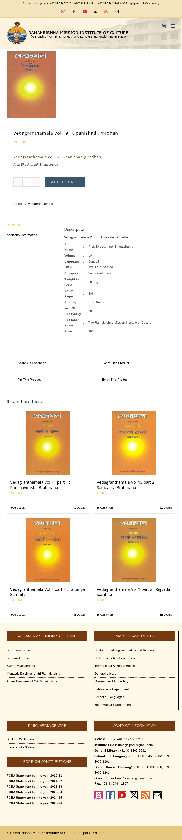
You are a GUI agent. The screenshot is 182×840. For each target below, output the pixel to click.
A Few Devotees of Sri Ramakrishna (32, 681)
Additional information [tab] (22, 235)
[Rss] (145, 795)
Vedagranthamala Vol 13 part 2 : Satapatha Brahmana (127, 484)
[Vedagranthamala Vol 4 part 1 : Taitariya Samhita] (48, 550)
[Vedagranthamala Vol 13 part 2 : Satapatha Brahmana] (134, 443)
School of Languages (109, 697)
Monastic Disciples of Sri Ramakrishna (33, 673)
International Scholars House (114, 665)
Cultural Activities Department (115, 658)
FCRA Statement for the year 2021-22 (34, 781)
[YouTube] (122, 795)
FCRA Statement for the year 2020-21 (34, 775)
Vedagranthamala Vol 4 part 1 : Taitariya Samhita (47, 592)
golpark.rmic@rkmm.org (144, 3)
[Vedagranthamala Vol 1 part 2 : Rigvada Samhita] (134, 550)
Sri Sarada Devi (18, 658)
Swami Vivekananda (21, 665)
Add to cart (64, 182)
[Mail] (157, 795)
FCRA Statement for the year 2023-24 (34, 792)
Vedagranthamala (40, 203)
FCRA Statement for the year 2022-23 (34, 786)
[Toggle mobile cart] (164, 26)
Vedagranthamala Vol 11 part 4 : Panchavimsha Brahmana (40, 484)
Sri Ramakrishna (18, 650)
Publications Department (111, 689)
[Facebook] (110, 795)
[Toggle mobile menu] (173, 26)
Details (81, 507)
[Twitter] (134, 795)
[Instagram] (98, 795)
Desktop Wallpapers (21, 739)
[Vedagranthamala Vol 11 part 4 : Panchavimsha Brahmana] (48, 443)
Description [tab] (14, 224)
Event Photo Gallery (21, 747)
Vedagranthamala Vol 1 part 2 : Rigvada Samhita (133, 592)
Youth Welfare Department (113, 704)
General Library (105, 673)
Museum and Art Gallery (111, 681)
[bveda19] (91, 84)
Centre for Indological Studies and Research (125, 650)
